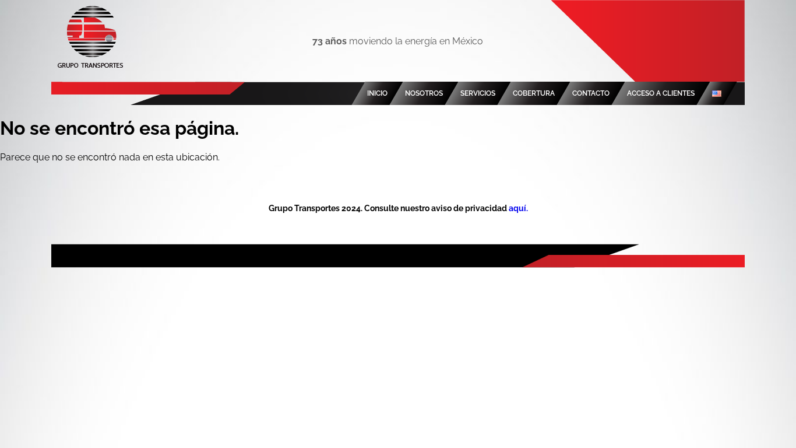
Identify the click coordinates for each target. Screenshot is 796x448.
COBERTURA (534, 93)
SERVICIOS (477, 93)
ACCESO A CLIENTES (661, 93)
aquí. (518, 208)
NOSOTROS (424, 93)
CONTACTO (591, 93)
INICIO (377, 93)
